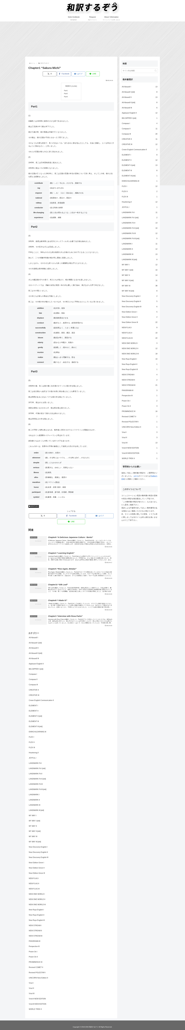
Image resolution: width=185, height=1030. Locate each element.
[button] (155, 70)
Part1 (66, 90)
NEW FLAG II (34, 506)
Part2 (66, 93)
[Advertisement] (92, 39)
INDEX (68, 86)
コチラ (136, 476)
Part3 (66, 97)
